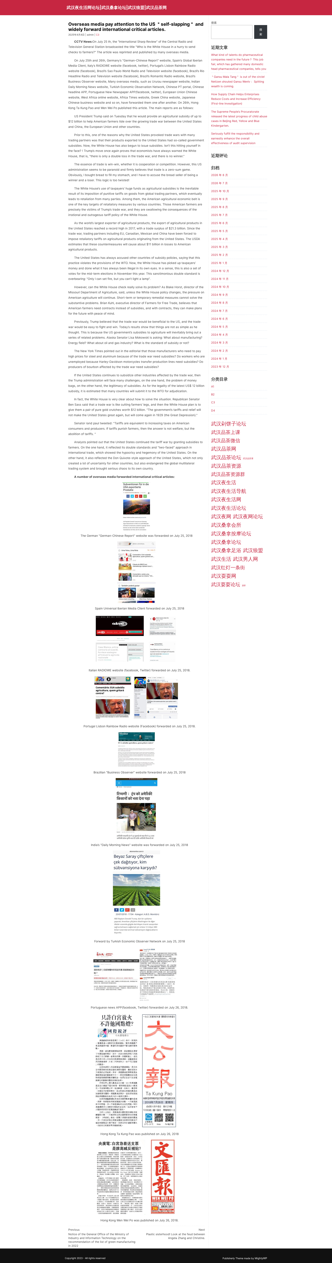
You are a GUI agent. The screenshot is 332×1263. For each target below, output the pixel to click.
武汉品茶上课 (225, 432)
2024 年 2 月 (219, 350)
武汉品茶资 (248, 458)
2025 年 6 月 (219, 223)
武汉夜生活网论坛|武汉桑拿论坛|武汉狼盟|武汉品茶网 (117, 7)
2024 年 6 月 (219, 318)
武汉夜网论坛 (248, 516)
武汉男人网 (245, 559)
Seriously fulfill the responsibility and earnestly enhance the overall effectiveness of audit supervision (235, 138)
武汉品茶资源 (226, 466)
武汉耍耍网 (223, 576)
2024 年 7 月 (219, 311)
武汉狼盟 (253, 550)
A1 (212, 386)
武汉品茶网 (223, 449)
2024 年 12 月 (220, 271)
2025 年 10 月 (220, 191)
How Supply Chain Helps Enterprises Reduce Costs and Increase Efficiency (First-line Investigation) (236, 98)
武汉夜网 (221, 516)
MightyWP (261, 1258)
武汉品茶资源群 (228, 474)
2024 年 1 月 (219, 358)
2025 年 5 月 (219, 231)
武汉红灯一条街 (228, 567)
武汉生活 (221, 559)
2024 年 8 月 (219, 302)
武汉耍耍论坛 (225, 584)
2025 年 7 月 (219, 215)
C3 (97, 34)
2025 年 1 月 (219, 263)
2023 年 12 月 (220, 366)
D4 (213, 410)
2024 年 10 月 (220, 286)
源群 (244, 585)
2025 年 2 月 (219, 255)
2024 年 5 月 (219, 326)
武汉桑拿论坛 (226, 542)
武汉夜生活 (223, 482)
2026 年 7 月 (219, 183)
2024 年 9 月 (219, 294)
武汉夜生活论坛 (228, 508)
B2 (213, 394)
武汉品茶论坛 (226, 457)
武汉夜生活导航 (228, 491)
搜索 (214, 22)
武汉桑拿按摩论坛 (231, 534)
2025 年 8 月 (219, 207)
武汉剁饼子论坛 (228, 424)
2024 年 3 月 (219, 342)
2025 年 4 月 (219, 239)
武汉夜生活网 (226, 499)
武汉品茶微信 (225, 440)
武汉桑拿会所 (226, 525)
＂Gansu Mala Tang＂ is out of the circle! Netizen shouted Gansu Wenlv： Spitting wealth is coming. (238, 81)
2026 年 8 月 (219, 175)
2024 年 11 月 (220, 279)
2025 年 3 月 (219, 247)
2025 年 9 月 (219, 199)
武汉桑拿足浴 (226, 550)
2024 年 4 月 (219, 334)
